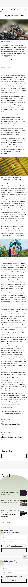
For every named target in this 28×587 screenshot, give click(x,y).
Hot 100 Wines (9, 67)
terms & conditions (16, 546)
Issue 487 (16, 500)
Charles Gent (14, 59)
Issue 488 (16, 490)
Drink (3, 67)
